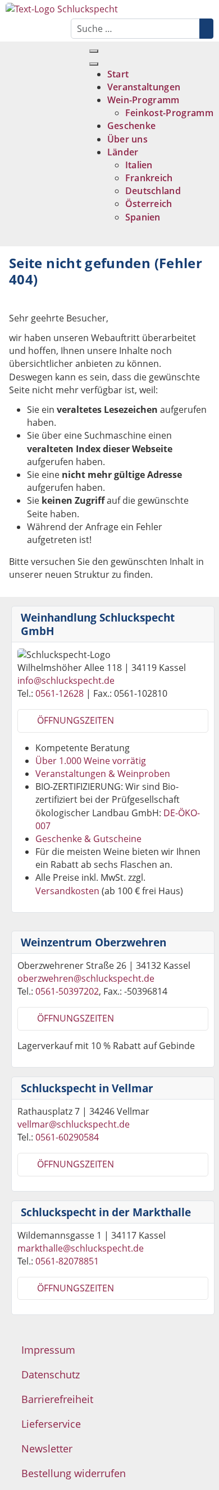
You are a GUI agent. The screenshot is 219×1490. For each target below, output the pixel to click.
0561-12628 (59, 693)
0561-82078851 (67, 1261)
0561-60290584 (67, 1137)
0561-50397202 (67, 991)
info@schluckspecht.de (66, 680)
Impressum (48, 1349)
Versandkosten (67, 891)
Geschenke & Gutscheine (88, 839)
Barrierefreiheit (57, 1399)
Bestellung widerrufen (73, 1473)
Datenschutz (50, 1374)
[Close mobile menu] (93, 64)
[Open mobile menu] (93, 51)
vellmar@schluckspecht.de (73, 1124)
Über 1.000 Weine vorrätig (90, 761)
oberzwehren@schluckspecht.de (85, 978)
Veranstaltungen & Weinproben (102, 773)
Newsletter (46, 1448)
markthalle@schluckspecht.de (80, 1248)
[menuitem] (118, 74)
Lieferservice (51, 1424)
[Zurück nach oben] (208, 1479)
